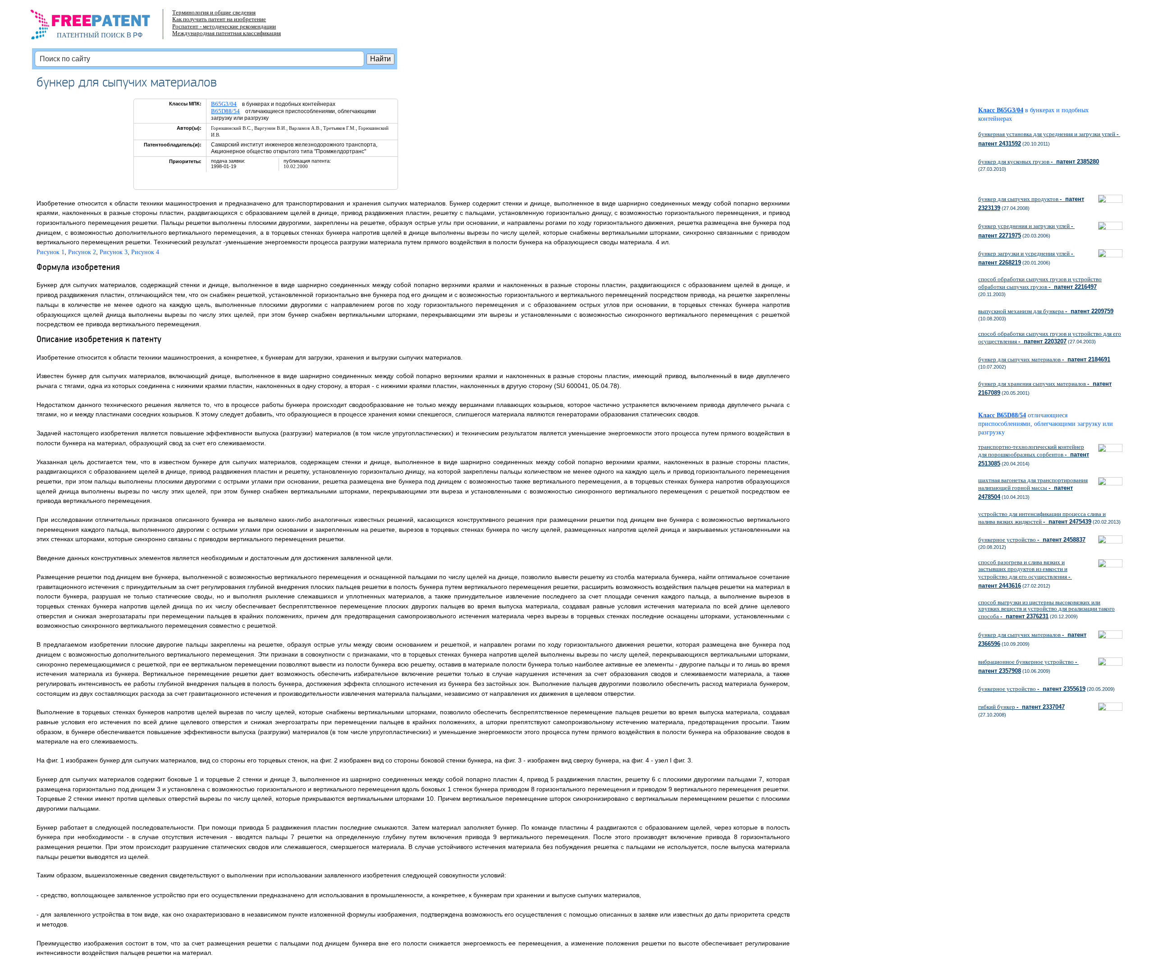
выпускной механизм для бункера (1045, 311)
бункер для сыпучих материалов (1044, 359)
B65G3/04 (224, 103)
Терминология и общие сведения (214, 12)
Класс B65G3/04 (1000, 110)
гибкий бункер (1021, 706)
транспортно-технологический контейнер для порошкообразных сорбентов (1033, 455)
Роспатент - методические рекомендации (224, 26)
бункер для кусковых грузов (1038, 161)
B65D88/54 (225, 111)
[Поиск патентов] (100, 27)
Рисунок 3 (114, 252)
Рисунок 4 (145, 252)
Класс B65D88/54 (1002, 415)
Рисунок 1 (50, 252)
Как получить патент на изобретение (219, 19)
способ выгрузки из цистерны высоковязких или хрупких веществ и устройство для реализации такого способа (1046, 609)
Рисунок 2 (82, 252)
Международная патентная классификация (226, 33)
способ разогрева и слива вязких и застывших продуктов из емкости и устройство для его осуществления (1025, 574)
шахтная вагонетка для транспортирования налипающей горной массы (1033, 488)
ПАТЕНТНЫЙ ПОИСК (91, 35)
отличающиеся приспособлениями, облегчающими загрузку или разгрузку (1045, 424)
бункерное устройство (1031, 539)
